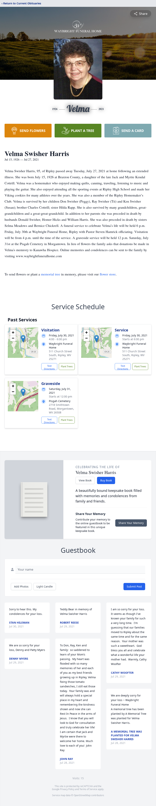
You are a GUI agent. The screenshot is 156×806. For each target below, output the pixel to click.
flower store (108, 274)
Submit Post (134, 586)
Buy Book (106, 480)
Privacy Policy (67, 789)
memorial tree (50, 274)
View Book (85, 480)
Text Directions (49, 367)
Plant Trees (67, 366)
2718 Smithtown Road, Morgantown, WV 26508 (61, 408)
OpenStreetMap (82, 795)
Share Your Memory (131, 523)
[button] (23, 339)
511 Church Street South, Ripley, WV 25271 (60, 355)
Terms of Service (88, 789)
